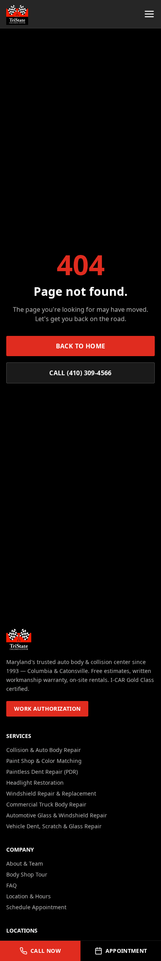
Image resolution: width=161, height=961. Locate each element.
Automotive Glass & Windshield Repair (56, 815)
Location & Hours (28, 896)
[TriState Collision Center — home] (17, 14)
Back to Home (81, 346)
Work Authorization (47, 708)
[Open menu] (149, 14)
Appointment (126, 950)
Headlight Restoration (35, 782)
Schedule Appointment (36, 907)
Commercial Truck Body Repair (46, 804)
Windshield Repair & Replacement (51, 793)
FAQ (11, 885)
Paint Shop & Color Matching (44, 760)
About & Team (24, 863)
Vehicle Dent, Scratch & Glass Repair (54, 826)
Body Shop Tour (26, 874)
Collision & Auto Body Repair (43, 750)
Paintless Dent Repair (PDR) (42, 771)
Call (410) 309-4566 (80, 373)
